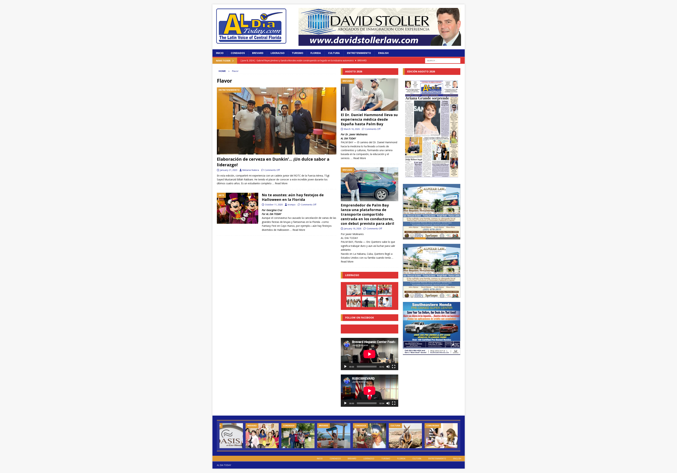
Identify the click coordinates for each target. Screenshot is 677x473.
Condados (238, 53)
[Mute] (388, 366)
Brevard (257, 53)
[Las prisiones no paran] (441, 435)
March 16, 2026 (352, 129)
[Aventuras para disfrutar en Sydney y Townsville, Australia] (405, 435)
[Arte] (237, 208)
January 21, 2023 (228, 170)
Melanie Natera (250, 170)
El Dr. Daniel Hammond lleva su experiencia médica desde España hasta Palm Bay (369, 119)
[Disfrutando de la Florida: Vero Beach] (369, 435)
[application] (369, 354)
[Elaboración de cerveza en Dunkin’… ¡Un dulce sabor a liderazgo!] (276, 120)
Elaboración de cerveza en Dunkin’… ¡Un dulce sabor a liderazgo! (273, 161)
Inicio (220, 53)
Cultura (334, 53)
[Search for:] (442, 60)
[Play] (345, 366)
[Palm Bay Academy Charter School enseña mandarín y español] (262, 435)
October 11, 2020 (274, 204)
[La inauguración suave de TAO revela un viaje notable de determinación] (353, 301)
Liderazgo (278, 53)
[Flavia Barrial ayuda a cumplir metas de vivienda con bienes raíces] (333, 435)
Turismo (297, 53)
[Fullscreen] (393, 366)
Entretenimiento (359, 53)
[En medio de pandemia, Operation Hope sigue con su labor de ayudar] (298, 435)
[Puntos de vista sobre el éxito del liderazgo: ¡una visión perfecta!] (369, 301)
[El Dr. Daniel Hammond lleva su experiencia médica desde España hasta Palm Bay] (369, 94)
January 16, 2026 (352, 228)
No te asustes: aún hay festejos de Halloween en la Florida (293, 197)
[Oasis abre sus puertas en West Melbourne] (226, 435)
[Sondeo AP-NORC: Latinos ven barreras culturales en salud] (385, 301)
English (383, 53)
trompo (291, 204)
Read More (281, 183)
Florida (315, 53)
